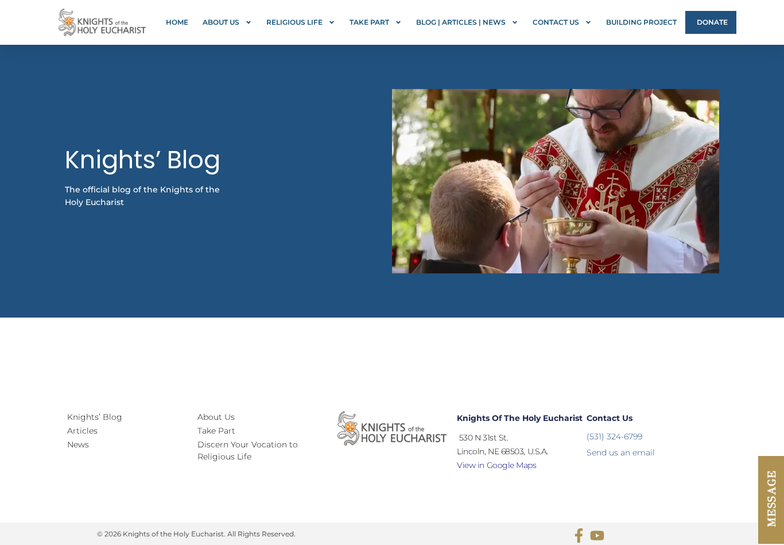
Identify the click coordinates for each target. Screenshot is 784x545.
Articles (82, 431)
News (78, 444)
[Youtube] (597, 535)
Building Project (641, 22)
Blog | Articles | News (461, 22)
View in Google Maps (496, 465)
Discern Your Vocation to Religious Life (247, 450)
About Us (221, 22)
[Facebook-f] (579, 535)
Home (177, 22)
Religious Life (294, 22)
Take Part (369, 22)
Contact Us (556, 22)
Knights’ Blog (94, 417)
